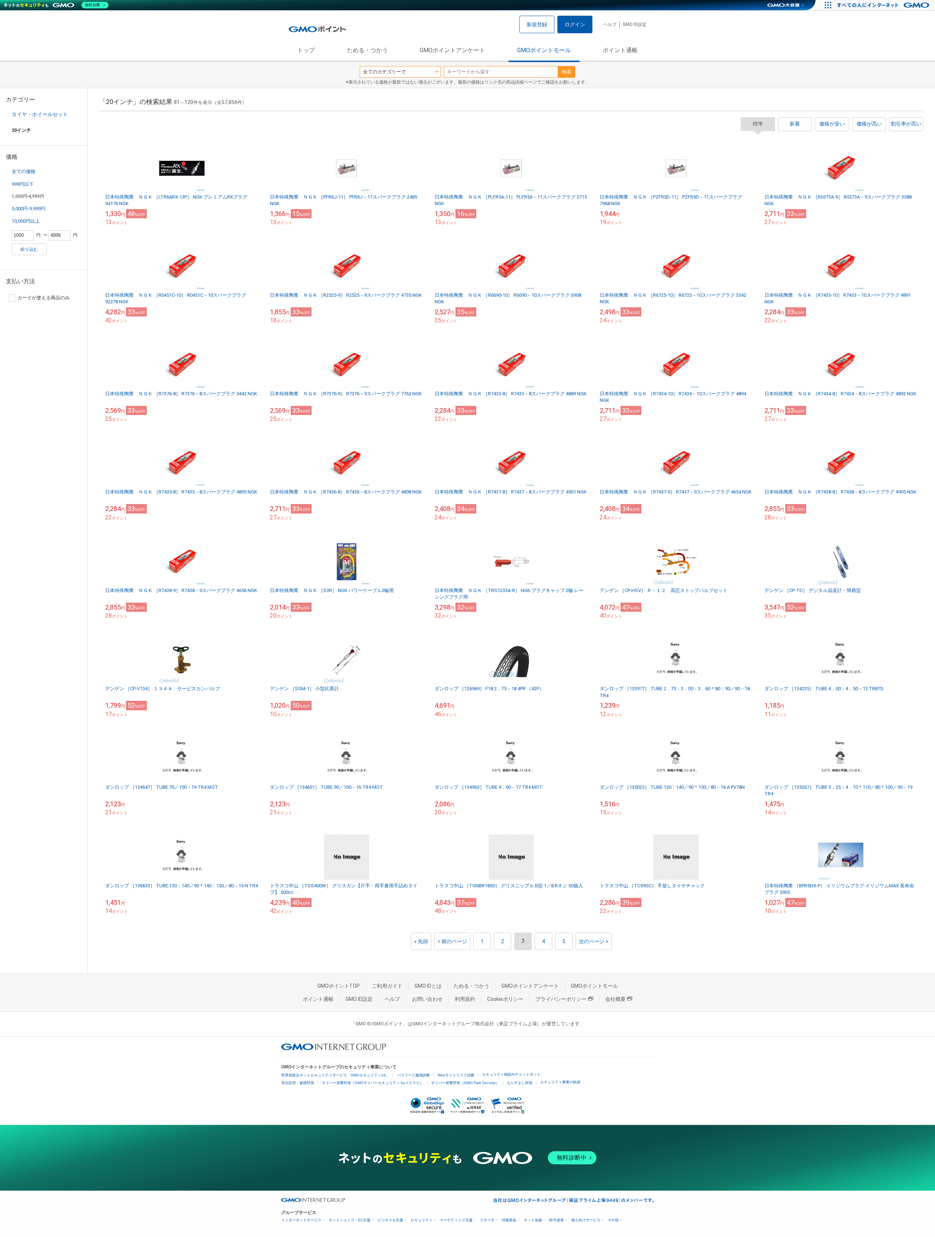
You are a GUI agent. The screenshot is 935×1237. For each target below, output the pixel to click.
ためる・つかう (367, 50)
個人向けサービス (585, 1220)
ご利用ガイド (387, 986)
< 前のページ (452, 941)
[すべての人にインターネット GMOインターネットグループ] (884, 5)
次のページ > (593, 941)
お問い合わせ (427, 999)
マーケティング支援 (456, 1220)
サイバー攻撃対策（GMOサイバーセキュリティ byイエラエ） (372, 1083)
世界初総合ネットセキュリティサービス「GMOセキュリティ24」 (335, 1075)
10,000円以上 (26, 221)
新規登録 (537, 24)
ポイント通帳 (620, 50)
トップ (306, 50)
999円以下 (23, 184)
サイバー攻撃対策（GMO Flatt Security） (465, 1083)
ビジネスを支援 (390, 1220)
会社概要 (615, 999)
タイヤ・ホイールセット (40, 114)
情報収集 (509, 1220)
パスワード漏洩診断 (413, 1075)
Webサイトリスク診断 (456, 1075)
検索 (566, 71)
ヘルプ (610, 24)
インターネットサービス (301, 1220)
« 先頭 (421, 941)
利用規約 (465, 999)
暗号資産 (556, 1220)
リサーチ (487, 1220)
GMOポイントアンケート (452, 50)
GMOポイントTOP (338, 986)
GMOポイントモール (544, 50)
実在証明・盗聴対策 (297, 1083)
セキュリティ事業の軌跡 (560, 1082)
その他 (613, 1220)
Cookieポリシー (505, 999)
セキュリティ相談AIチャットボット (511, 1074)
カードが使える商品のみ (44, 297)
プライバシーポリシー (561, 999)
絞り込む (29, 249)
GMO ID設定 (634, 24)
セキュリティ (421, 1220)
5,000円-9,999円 (28, 208)
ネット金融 (533, 1220)
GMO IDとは (428, 986)
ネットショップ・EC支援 (349, 1220)
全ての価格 (23, 171)
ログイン (575, 24)
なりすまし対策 (520, 1083)
